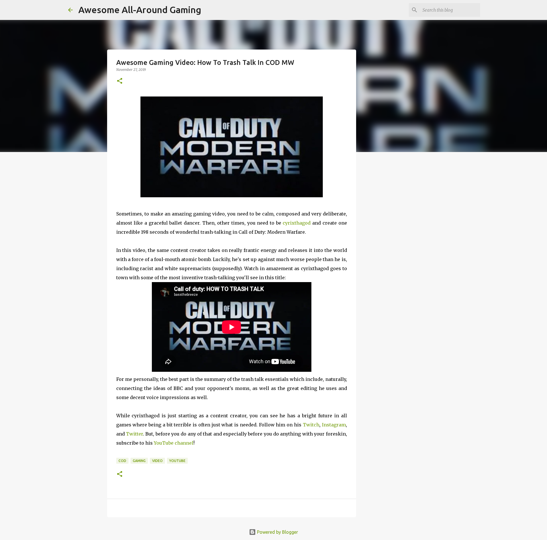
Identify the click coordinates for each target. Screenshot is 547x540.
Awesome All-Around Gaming (139, 10)
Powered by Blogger (277, 532)
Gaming (139, 461)
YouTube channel (173, 443)
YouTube (177, 461)
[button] (119, 81)
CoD (122, 461)
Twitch (311, 425)
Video (157, 461)
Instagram (334, 425)
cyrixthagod (297, 223)
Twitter (134, 434)
